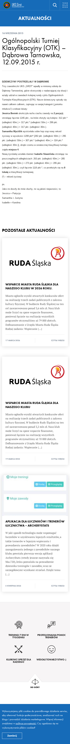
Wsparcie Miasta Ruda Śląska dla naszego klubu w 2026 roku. (35, 258)
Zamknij (12, 735)
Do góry (35, 687)
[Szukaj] (55, 5)
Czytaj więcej (58, 340)
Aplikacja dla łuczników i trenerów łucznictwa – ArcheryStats (35, 495)
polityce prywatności (26, 723)
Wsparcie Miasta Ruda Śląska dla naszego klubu (35, 377)
